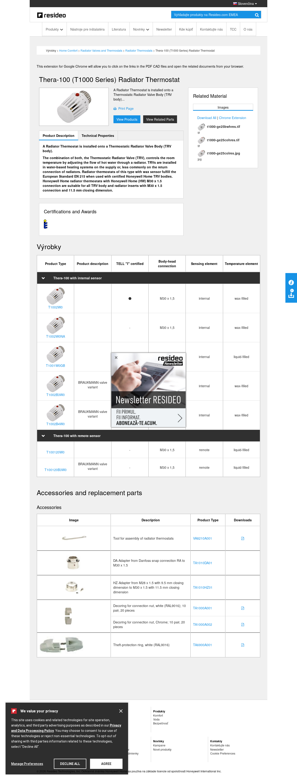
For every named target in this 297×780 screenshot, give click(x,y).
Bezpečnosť (160, 723)
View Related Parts (160, 119)
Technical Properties (98, 135)
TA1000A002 (202, 624)
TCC (233, 29)
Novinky (139, 29)
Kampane (159, 745)
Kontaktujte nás (211, 29)
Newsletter (164, 29)
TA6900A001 (202, 644)
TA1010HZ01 (203, 587)
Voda (156, 719)
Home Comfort (68, 50)
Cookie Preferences (222, 753)
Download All (206, 117)
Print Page (125, 108)
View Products (126, 119)
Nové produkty (162, 749)
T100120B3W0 (56, 469)
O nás (248, 29)
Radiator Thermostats (138, 50)
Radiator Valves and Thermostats (101, 50)
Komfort (158, 715)
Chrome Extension (232, 117)
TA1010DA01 (202, 562)
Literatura (119, 29)
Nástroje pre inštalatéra (87, 29)
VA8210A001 (202, 538)
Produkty (52, 29)
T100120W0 (55, 452)
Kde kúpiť (186, 29)
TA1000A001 (202, 608)
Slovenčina (245, 3)
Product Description (58, 135)
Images (223, 107)
